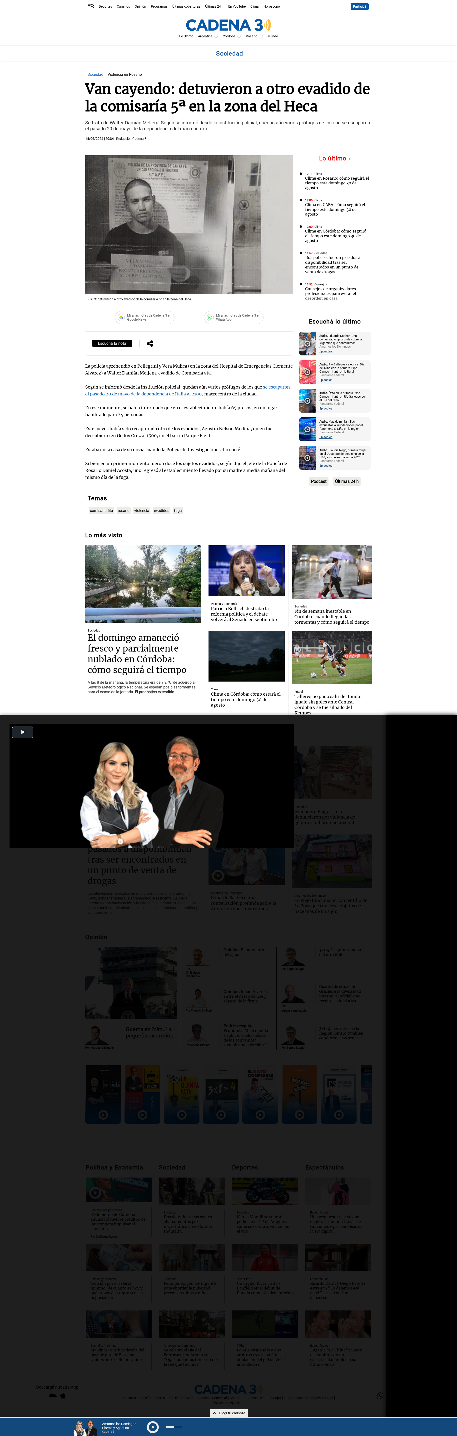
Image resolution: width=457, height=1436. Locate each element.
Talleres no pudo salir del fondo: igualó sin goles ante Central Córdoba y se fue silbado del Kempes (328, 705)
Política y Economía (224, 604)
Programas (159, 7)
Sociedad (96, 74)
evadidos (161, 510)
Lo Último (186, 36)
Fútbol (298, 691)
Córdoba (229, 36)
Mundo (273, 36)
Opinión (140, 7)
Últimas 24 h (214, 7)
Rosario (251, 36)
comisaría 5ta (101, 510)
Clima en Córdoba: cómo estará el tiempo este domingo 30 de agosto (246, 699)
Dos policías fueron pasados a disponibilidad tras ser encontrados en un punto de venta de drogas (332, 264)
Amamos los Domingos (330, 311)
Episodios (326, 351)
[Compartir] (150, 344)
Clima (254, 7)
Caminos (123, 7)
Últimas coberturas (186, 7)
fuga (178, 510)
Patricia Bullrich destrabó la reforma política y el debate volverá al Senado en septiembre (244, 614)
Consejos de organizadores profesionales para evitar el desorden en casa (330, 293)
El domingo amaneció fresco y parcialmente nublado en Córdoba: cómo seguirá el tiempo (137, 653)
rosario (123, 510)
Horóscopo (271, 7)
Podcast (319, 481)
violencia (141, 510)
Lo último (333, 158)
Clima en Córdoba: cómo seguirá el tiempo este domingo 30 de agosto (335, 236)
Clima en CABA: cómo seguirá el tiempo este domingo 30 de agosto (335, 209)
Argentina (205, 36)
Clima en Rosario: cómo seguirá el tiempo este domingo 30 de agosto (337, 183)
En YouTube (237, 7)
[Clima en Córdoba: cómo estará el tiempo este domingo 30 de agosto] (246, 656)
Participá (359, 7)
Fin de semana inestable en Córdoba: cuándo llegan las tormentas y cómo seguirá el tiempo (331, 616)
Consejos (320, 284)
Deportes (105, 7)
